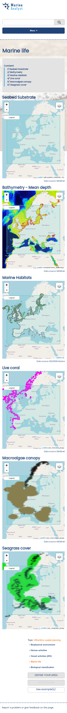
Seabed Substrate (18, 69)
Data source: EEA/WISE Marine (51, 361)
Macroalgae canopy (20, 81)
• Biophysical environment (42, 645)
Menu (32, 30)
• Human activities (38, 650)
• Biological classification (41, 667)
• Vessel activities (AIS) (40, 656)
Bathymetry (16, 72)
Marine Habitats (18, 75)
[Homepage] (13, 9)
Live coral (15, 78)
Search (59, 22)
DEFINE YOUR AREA (46, 675)
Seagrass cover (18, 84)
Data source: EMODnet (54, 181)
